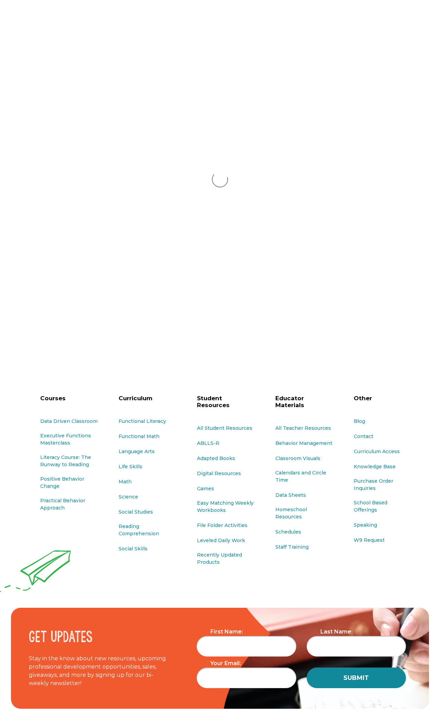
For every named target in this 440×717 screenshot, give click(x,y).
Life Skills (130, 466)
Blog (359, 421)
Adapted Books (216, 458)
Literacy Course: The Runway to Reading (65, 461)
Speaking (365, 525)
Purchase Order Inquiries (373, 484)
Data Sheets (290, 495)
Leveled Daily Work (221, 540)
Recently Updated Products (219, 558)
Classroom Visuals (297, 458)
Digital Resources (219, 473)
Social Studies (136, 512)
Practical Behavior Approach (62, 504)
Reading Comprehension (139, 530)
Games (205, 488)
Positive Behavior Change (62, 482)
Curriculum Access (377, 451)
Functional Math (139, 436)
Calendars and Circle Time (300, 476)
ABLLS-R (208, 443)
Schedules (288, 532)
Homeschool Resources (291, 513)
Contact (363, 436)
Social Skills (133, 549)
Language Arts (137, 451)
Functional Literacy (142, 421)
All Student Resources (224, 428)
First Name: (226, 631)
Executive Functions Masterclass (65, 439)
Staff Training (292, 547)
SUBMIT (356, 678)
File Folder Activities (222, 525)
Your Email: (225, 663)
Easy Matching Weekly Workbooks (225, 506)
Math (125, 482)
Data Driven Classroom (69, 421)
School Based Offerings (370, 506)
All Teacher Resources (303, 428)
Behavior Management (303, 443)
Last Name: (336, 631)
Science (128, 497)
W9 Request (369, 540)
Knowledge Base (375, 466)
